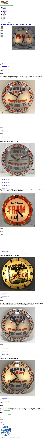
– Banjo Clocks (4, 9)
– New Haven (4, 18)
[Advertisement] (22, 56)
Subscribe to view (4, 66)
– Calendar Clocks (4, 10)
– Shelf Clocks (4, 8)
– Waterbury (3, 16)
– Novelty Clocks (4, 12)
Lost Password (4, 424)
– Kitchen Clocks (4, 11)
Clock (9, 410)
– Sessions (3, 20)
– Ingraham (3, 17)
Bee (7, 410)
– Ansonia (3, 15)
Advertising (5, 410)
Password (1, 419)
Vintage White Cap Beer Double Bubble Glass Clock (15, 24)
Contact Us (18, 437)
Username (1, 417)
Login (8, 66)
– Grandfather (4, 13)
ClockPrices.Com (11, 5)
